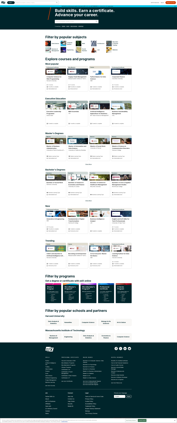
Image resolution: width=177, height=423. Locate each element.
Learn (10, 2)
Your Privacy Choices (91, 413)
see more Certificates (67, 381)
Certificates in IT (65, 378)
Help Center (71, 401)
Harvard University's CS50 (68, 360)
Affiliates (47, 403)
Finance (47, 371)
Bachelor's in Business (89, 369)
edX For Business (155, 2)
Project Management (50, 380)
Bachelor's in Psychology (89, 364)
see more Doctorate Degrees (90, 384)
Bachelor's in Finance (88, 366)
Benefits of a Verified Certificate (119, 360)
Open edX (48, 406)
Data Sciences (74, 26)
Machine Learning (50, 382)
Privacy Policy (89, 399)
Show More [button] (88, 164)
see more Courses (50, 385)
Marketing (81, 26)
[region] (88, 420)
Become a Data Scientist (117, 375)
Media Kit (70, 406)
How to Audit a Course (117, 365)
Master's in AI (86, 375)
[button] (57, 2)
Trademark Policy (90, 406)
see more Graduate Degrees (90, 383)
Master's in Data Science (89, 378)
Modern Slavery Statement (92, 408)
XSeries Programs (66, 367)
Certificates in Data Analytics (68, 375)
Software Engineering (51, 378)
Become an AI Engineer (117, 379)
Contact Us (71, 399)
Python (63, 26)
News (47, 413)
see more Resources (116, 383)
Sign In (162, 2)
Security (70, 403)
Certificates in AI (65, 369)
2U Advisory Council (51, 408)
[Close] (174, 420)
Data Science (48, 375)
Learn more (110, 6)
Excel (68, 26)
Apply (128, 396)
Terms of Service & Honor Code (94, 396)
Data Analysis (48, 369)
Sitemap (87, 411)
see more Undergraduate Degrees (92, 381)
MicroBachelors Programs (68, 365)
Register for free (171, 2)
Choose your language (120, 393)
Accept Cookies (142, 420)
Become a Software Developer (119, 377)
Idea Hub (70, 396)
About (47, 399)
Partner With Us (49, 396)
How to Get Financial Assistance (119, 363)
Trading (47, 366)
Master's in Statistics (88, 373)
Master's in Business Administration (92, 371)
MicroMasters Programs (67, 363)
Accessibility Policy (90, 403)
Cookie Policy (89, 401)
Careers (47, 411)
